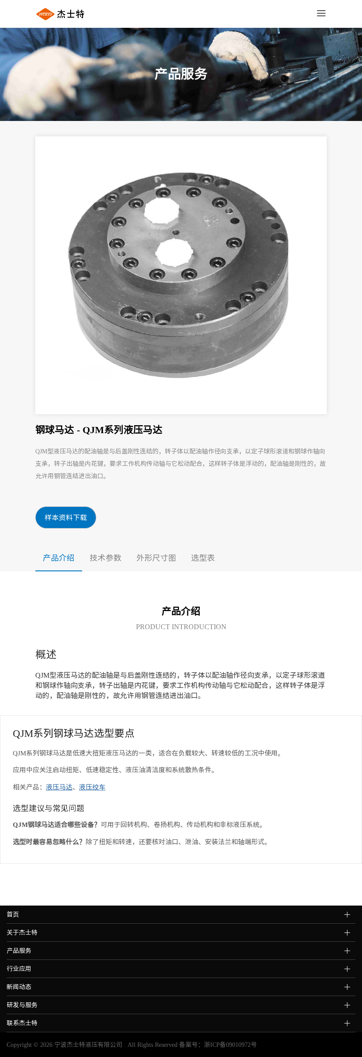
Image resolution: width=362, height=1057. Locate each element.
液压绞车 (92, 787)
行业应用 (19, 969)
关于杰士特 (22, 932)
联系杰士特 (22, 1023)
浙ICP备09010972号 (230, 1045)
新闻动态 (19, 987)
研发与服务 (22, 1005)
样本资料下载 (66, 517)
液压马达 (59, 787)
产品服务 (19, 951)
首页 (13, 914)
